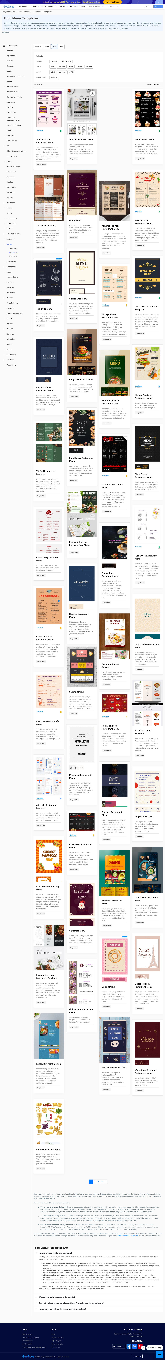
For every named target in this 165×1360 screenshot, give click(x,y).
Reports (10, 329)
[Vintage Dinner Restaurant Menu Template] (114, 286)
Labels (9, 213)
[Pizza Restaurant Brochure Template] (147, 703)
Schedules (10, 339)
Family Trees (12, 156)
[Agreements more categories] (4, 56)
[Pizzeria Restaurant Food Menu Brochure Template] (49, 947)
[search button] (118, 6)
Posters (10, 298)
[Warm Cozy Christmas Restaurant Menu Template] (147, 1042)
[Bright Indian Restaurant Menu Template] (147, 616)
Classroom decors (14, 125)
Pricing (82, 6)
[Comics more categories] (4, 130)
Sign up (158, 6)
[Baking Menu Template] (114, 959)
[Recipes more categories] (4, 324)
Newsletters (11, 261)
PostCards (11, 293)
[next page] (106, 1182)
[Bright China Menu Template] (147, 789)
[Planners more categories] (4, 282)
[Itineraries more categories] (4, 203)
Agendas (10, 50)
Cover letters (12, 141)
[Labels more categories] (4, 213)
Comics (9, 130)
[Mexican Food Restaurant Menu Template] (147, 192)
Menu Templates (25, 12)
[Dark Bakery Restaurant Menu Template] (82, 430)
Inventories (11, 187)
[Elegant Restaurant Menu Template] (82, 586)
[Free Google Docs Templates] (9, 6)
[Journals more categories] (4, 208)
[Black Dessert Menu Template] (147, 112)
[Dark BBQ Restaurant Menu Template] (114, 457)
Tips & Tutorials (57, 1337)
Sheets (9, 344)
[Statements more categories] (4, 355)
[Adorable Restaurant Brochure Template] (49, 777)
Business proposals (14, 97)
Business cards (12, 87)
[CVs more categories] (4, 146)
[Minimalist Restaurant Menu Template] (82, 747)
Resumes (10, 334)
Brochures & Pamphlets (16, 76)
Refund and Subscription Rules (34, 1347)
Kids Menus (13, 256)
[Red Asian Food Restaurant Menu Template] (114, 706)
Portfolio (10, 287)
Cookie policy (27, 1344)
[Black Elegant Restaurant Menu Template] (147, 446)
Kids (61, 46)
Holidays (73, 6)
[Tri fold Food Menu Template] (49, 198)
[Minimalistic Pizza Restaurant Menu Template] (114, 201)
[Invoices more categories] (4, 197)
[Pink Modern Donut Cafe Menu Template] (82, 981)
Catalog (10, 107)
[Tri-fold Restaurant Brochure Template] (49, 443)
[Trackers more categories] (4, 360)
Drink (47, 46)
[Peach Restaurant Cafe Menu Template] (49, 694)
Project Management (15, 313)
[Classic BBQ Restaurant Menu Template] (49, 530)
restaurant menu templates (128, 1236)
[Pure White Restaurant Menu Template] (147, 528)
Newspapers (11, 267)
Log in (147, 6)
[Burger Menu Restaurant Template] (82, 352)
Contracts (11, 135)
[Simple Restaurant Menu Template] (82, 112)
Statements (11, 355)
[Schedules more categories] (4, 339)
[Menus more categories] (4, 244)
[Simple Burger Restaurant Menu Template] (114, 545)
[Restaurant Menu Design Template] (49, 1036)
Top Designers (57, 1341)
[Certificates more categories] (4, 112)
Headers (10, 182)
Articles (10, 61)
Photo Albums (12, 277)
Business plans (12, 92)
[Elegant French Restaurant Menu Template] (147, 956)
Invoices (10, 197)
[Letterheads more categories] (4, 223)
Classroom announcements (13, 119)
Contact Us (56, 1347)
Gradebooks (11, 172)
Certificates (11, 112)
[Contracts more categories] (4, 135)
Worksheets (11, 365)
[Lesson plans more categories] (4, 218)
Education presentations (16, 151)
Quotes (9, 318)
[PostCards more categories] (4, 293)
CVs (8, 146)
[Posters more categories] (4, 298)
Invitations (11, 192)
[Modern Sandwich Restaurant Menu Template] (147, 367)
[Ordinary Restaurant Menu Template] (114, 784)
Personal (62, 6)
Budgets (10, 81)
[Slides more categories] (4, 349)
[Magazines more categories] (4, 239)
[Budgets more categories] (4, 81)
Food (54, 46)
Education (52, 6)
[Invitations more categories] (4, 192)
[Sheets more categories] (4, 344)
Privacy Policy (27, 1341)
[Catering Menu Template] (82, 667)
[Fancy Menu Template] (82, 192)
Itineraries (11, 203)
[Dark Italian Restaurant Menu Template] (147, 870)
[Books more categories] (4, 71)
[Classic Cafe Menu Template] (82, 271)
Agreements (11, 56)
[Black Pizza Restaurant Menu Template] (82, 825)
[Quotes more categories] (4, 318)
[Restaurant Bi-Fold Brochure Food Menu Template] (82, 514)
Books (9, 71)
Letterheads (11, 223)
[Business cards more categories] (4, 87)
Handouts (10, 177)
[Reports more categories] (4, 329)
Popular (156, 85)
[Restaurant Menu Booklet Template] (114, 636)
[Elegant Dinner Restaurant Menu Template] (49, 359)
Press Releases (12, 303)
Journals (10, 208)
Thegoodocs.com (8, 12)
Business (34, 6)
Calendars (11, 102)
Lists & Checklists (13, 234)
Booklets (10, 66)
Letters (9, 228)
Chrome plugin (57, 1344)
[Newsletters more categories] (4, 262)
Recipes (10, 324)
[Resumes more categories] (4, 334)
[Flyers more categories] (4, 161)
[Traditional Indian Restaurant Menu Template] (114, 373)
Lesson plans (12, 218)
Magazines (11, 239)
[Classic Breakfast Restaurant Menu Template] (49, 609)
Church (43, 6)
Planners (10, 282)
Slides (9, 349)
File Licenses (27, 1334)
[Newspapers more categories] (4, 267)
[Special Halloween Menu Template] (114, 1040)
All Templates (12, 46)
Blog (53, 1334)
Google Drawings (13, 166)
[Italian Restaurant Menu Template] (49, 1121)
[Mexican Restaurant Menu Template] (114, 873)
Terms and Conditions (30, 1337)
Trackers (10, 360)
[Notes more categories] (4, 272)
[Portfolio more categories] (4, 287)
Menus (9, 244)
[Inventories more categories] (4, 187)
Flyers (9, 161)
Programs (10, 308)
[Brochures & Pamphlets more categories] (4, 76)
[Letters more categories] (4, 228)
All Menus (38, 46)
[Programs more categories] (4, 308)
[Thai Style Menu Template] (49, 281)
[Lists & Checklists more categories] (4, 234)
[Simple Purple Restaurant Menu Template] (49, 112)
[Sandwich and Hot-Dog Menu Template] (49, 859)
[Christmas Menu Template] (82, 903)
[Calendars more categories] (4, 102)
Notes (9, 272)
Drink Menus (13, 249)
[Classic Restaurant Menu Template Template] (147, 279)
